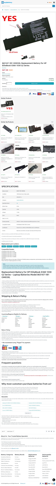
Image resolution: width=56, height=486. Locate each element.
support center (16, 448)
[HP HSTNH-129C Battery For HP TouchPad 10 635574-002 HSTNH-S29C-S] (48, 129)
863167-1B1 (9, 246)
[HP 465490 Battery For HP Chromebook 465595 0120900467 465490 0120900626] (35, 129)
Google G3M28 (32, 471)
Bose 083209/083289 (47, 469)
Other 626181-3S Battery (7, 407)
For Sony (17, 465)
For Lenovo (17, 469)
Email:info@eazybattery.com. (34, 450)
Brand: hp (4, 67)
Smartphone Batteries (6, 457)
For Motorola (17, 474)
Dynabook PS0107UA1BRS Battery (35, 402)
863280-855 (16, 246)
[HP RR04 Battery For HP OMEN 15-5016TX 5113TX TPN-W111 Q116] (48, 168)
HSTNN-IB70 (27, 246)
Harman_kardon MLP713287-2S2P (48, 460)
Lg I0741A (44, 462)
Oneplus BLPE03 (32, 460)
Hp (19, 9)
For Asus (16, 457)
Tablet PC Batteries (5, 461)
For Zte (16, 471)
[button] (54, 2)
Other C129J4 (45, 473)
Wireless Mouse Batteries (6, 474)
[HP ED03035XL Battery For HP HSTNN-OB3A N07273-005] (35, 148)
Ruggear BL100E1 (32, 458)
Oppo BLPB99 (32, 469)
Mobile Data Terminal (5, 459)
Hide (52, 121)
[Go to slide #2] (31, 57)
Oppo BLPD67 (32, 475)
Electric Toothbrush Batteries (7, 469)
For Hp (16, 463)
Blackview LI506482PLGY (34, 477)
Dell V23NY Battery (32, 407)
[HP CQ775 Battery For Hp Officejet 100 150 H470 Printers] (7, 168)
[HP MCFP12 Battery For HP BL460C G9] (21, 168)
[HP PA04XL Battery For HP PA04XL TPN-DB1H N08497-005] (21, 148)
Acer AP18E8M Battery (6, 405)
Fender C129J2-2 (46, 471)
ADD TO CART (35, 83)
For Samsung (17, 461)
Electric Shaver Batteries (6, 467)
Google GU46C (32, 473)
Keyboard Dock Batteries (6, 476)
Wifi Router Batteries (5, 471)
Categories (6, 9)
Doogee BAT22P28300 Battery (34, 410)
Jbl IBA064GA (45, 477)
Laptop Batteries (13, 9)
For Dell (16, 467)
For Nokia (17, 476)
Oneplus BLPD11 (32, 462)
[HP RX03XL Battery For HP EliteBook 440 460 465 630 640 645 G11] (48, 148)
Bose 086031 (45, 458)
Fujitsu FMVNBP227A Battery (34, 405)
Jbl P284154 (45, 465)
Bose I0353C (45, 467)
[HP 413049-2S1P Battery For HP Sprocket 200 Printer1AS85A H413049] (21, 129)
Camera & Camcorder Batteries (7, 465)
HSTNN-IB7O (34, 246)
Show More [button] (27, 413)
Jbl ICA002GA (45, 475)
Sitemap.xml (22, 483)
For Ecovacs (17, 459)
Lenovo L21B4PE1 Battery (7, 410)
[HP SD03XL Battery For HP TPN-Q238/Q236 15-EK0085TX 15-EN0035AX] (7, 148)
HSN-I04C (21, 246)
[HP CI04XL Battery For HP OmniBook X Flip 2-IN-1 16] (7, 129)
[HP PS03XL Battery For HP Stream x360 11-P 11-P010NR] (35, 168)
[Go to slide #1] (24, 57)
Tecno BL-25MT (32, 467)
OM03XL (3, 246)
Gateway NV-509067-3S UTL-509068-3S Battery (11, 402)
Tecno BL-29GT (32, 465)
